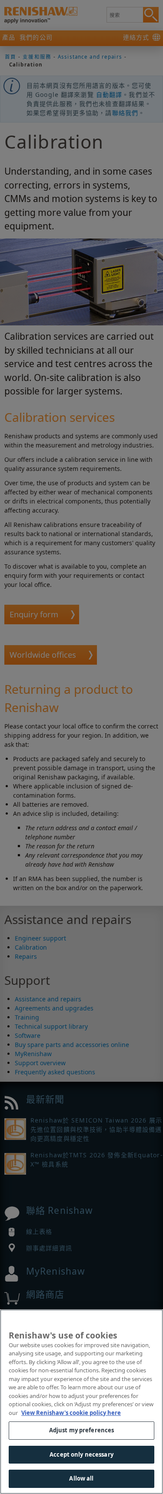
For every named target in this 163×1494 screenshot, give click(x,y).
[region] (81, 1401)
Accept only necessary (81, 1454)
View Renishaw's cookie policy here (71, 1413)
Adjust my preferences (81, 1430)
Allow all (81, 1478)
